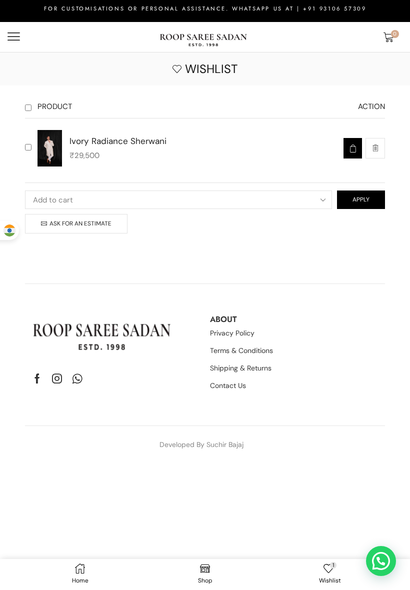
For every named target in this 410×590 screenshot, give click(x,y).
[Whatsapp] (77, 379)
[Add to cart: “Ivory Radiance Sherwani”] (353, 148)
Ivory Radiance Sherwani (118, 141)
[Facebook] (37, 379)
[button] (14, 36)
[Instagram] (57, 379)
